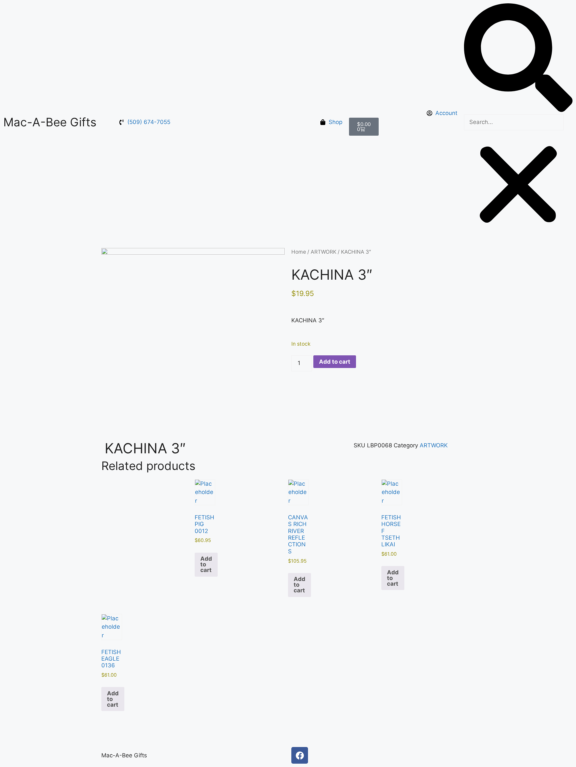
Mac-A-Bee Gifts (49, 122)
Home (298, 252)
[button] (518, 58)
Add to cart (334, 361)
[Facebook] (299, 755)
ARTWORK (323, 252)
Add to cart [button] (206, 564)
